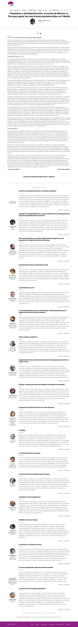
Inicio (11, 10)
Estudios (40, 10)
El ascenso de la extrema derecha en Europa (29, 37)
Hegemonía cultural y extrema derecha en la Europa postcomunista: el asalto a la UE (44, 361)
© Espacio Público (11, 624)
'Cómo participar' (26, 617)
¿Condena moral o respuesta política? (32, 588)
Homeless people (32, 10)
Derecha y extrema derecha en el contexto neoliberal (37, 191)
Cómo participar (52, 624)
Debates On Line (16, 10)
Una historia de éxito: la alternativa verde (33, 265)
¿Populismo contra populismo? (30, 497)
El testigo (22, 430)
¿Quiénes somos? (55, 10)
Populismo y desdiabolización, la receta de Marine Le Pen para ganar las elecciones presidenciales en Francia (44, 214)
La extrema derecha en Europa (29, 453)
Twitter (32, 624)
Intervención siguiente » (64, 169)
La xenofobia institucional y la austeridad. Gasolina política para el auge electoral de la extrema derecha (42, 311)
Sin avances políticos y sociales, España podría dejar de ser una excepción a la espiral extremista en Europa (41, 239)
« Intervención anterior (13, 169)
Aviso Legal (68, 624)
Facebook (37, 624)
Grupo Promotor (44, 624)
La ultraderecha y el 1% (27, 288)
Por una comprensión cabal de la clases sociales (36, 567)
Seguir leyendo (63, 210)
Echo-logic (24, 10)
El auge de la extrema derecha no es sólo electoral (36, 407)
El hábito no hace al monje (28, 520)
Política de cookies (60, 624)
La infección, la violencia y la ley (30, 545)
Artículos (45, 10)
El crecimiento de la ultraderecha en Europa (34, 474)
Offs (50, 10)
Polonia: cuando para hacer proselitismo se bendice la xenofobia (42, 384)
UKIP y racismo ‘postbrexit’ (28, 337)
